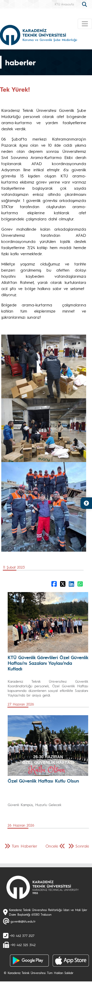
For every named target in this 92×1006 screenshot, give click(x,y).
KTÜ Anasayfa (64, 4)
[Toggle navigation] (85, 24)
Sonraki (82, 846)
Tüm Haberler (24, 846)
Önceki (51, 846)
